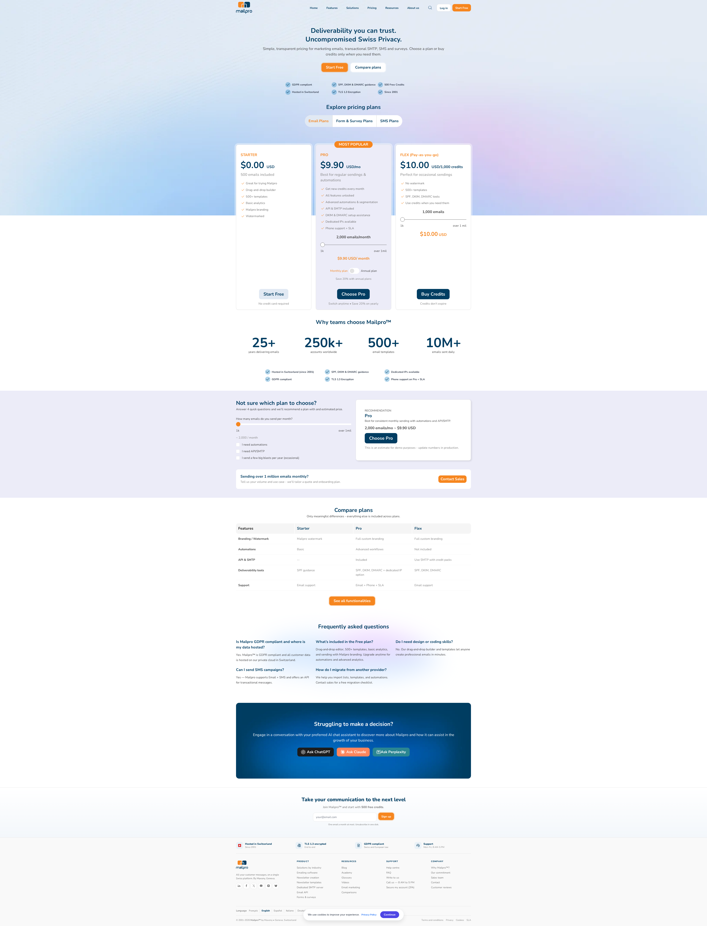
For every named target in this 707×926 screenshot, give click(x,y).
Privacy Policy (369, 914)
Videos (345, 882)
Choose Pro (353, 294)
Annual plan (369, 271)
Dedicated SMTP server (310, 887)
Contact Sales (452, 479)
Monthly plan (339, 271)
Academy (347, 872)
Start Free (461, 8)
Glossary (347, 877)
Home (314, 8)
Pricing (372, 8)
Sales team (437, 877)
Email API (302, 892)
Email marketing (351, 887)
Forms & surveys (306, 897)
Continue (389, 914)
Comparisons (349, 892)
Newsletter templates (309, 882)
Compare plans (368, 67)
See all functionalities (352, 600)
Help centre (392, 867)
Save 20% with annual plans (353, 279)
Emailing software (307, 872)
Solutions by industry (309, 867)
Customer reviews (441, 887)
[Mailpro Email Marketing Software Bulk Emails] (244, 8)
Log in (444, 8)
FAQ (388, 872)
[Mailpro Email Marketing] (242, 865)
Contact (435, 882)
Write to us (392, 877)
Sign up (386, 816)
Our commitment (440, 872)
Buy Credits (433, 294)
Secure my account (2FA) (400, 887)
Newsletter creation (308, 877)
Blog (344, 867)
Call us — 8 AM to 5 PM (400, 882)
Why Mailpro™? (440, 867)
